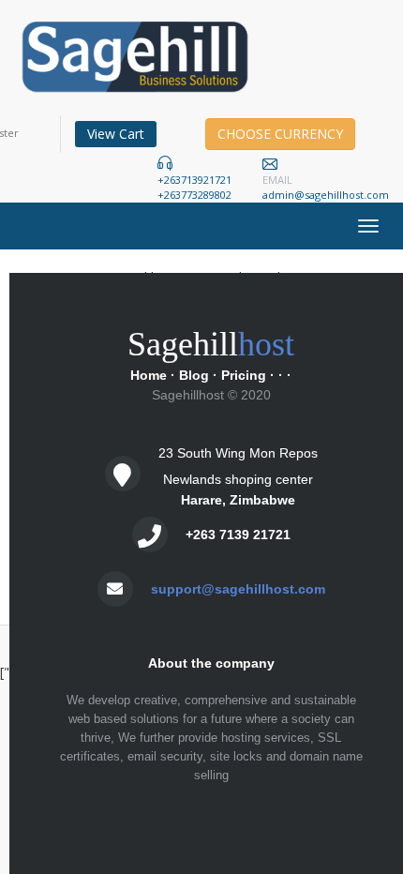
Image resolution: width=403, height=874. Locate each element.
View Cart (115, 134)
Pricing (243, 375)
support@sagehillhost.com (238, 588)
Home (148, 375)
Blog (194, 375)
